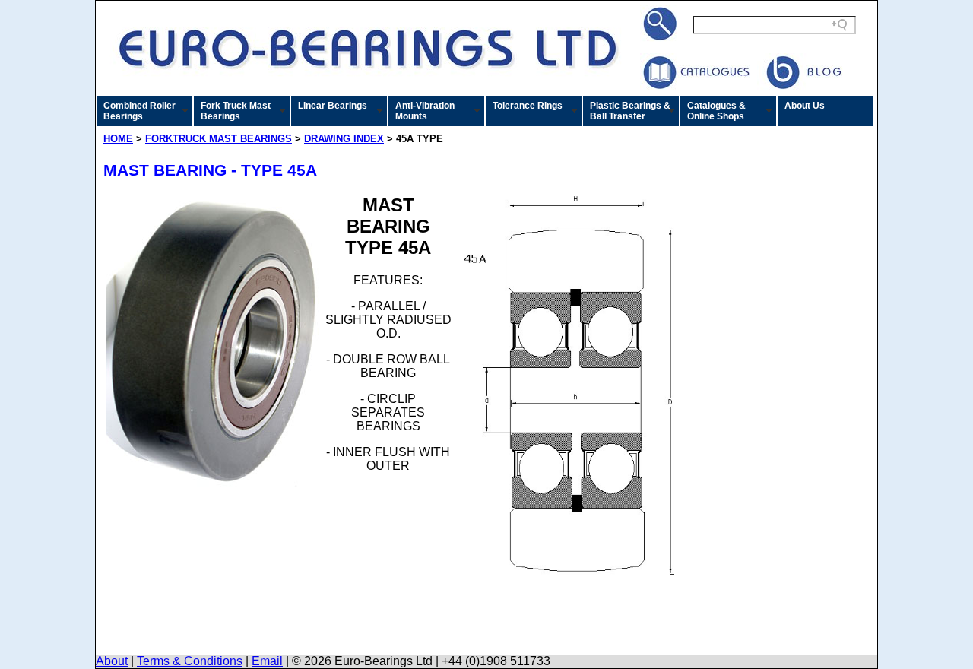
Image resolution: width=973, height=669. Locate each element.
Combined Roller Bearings (139, 111)
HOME (118, 138)
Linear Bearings (332, 105)
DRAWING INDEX (344, 138)
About (112, 661)
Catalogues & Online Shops (716, 111)
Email (267, 661)
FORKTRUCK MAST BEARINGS (218, 138)
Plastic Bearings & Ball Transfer (630, 111)
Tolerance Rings (528, 105)
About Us (804, 105)
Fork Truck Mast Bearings (236, 111)
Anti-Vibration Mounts (425, 111)
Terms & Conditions (189, 661)
